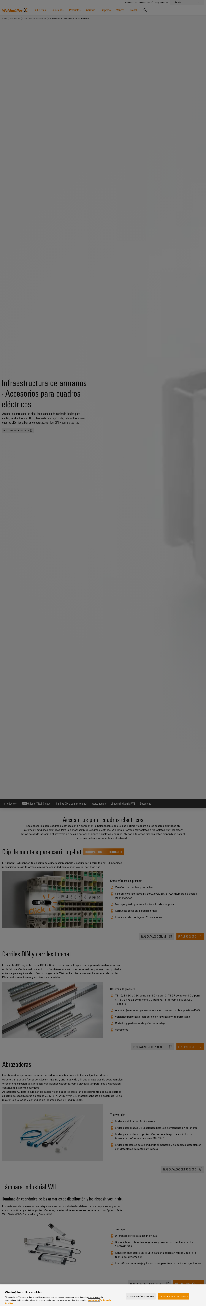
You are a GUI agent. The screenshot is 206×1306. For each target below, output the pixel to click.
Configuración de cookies (140, 1296)
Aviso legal (93, 1300)
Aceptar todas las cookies (174, 1296)
